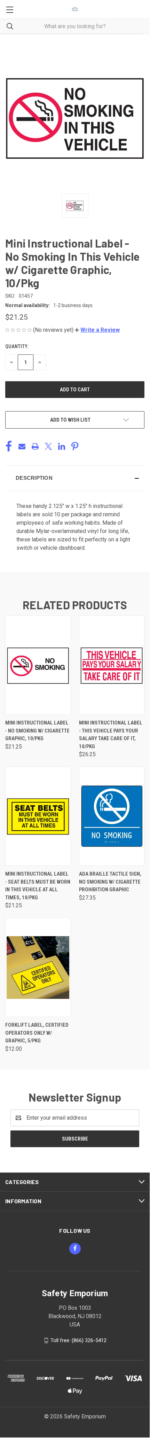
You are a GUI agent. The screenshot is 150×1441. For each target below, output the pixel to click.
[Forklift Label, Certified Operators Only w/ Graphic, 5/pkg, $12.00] (38, 967)
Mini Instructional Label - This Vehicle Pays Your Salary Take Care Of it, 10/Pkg (110, 735)
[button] (97, 330)
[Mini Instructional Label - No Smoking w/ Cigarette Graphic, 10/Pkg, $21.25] (38, 665)
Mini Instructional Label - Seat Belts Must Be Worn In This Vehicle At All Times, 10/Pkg (37, 886)
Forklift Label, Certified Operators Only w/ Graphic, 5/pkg (37, 1033)
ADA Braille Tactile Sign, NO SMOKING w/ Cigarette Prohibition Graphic (110, 882)
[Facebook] (8, 446)
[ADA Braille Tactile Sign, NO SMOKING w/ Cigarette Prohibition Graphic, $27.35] (111, 816)
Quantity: (17, 346)
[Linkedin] (61, 446)
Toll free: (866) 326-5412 (78, 1340)
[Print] (35, 446)
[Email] (21, 446)
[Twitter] (48, 446)
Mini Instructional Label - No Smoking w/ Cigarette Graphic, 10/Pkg (37, 731)
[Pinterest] (74, 446)
